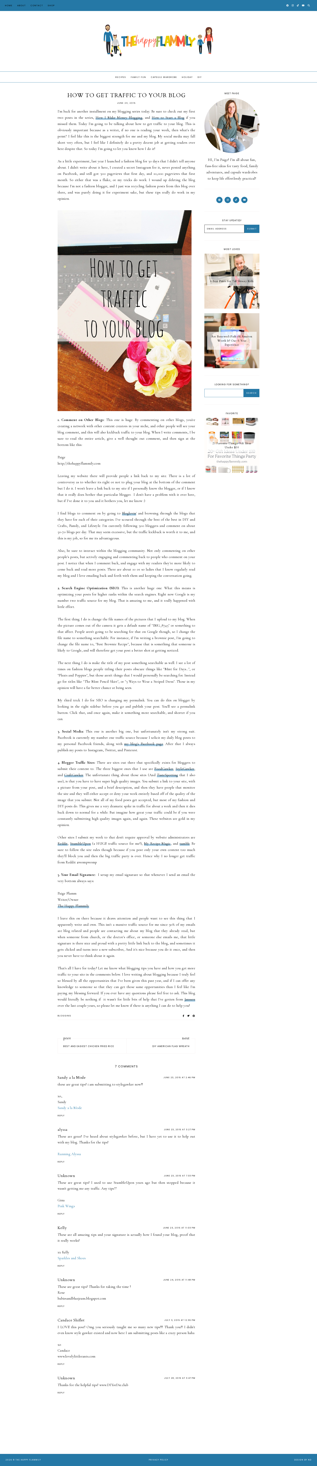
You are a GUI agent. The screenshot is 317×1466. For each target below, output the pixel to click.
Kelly (62, 1227)
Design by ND (302, 1459)
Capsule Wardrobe (164, 77)
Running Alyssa (69, 1154)
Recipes (120, 77)
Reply (61, 1115)
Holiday (187, 77)
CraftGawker (73, 775)
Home (8, 5)
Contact (36, 5)
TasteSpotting (167, 775)
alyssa (63, 1129)
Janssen (190, 999)
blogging (64, 1015)
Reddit (63, 843)
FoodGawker (163, 769)
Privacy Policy (158, 1459)
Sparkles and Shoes (72, 1258)
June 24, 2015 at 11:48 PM (179, 1279)
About (21, 5)
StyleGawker (185, 769)
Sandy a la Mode (72, 1077)
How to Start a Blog (168, 117)
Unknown (66, 1175)
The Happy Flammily (73, 906)
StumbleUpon (80, 843)
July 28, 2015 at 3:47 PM (179, 1378)
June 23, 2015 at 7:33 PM (179, 1175)
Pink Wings (66, 1206)
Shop (51, 5)
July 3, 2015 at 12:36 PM (179, 1320)
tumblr (185, 843)
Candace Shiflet (71, 1320)
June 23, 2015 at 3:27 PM (179, 1129)
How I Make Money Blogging (119, 117)
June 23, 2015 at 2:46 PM (179, 1077)
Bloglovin (129, 513)
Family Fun (138, 77)
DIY (200, 77)
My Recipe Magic (157, 843)
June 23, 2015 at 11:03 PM (179, 1227)
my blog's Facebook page (143, 744)
